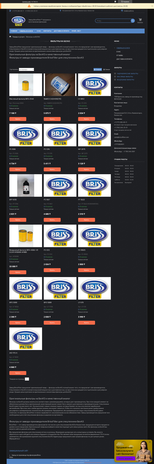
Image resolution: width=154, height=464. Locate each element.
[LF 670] (94, 288)
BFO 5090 (13, 302)
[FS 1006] (25, 135)
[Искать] (133, 21)
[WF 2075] (94, 135)
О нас (39, 31)
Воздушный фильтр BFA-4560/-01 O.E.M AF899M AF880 (23, 251)
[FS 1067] (60, 185)
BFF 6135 (13, 199)
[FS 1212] (60, 236)
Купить (17, 119)
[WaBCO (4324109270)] (60, 84)
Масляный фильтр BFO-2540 (21, 99)
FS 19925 (81, 250)
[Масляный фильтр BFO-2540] (25, 84)
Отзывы (119, 55)
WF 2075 (81, 149)
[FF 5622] (94, 185)
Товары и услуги (26, 31)
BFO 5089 (48, 302)
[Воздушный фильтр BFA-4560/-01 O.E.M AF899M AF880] (25, 236)
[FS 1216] (60, 135)
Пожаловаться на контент (93, 462)
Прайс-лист (76, 31)
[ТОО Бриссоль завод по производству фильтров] (18, 20)
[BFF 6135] (25, 185)
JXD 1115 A (13, 353)
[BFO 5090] (25, 288)
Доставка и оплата (61, 31)
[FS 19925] (94, 236)
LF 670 (81, 302)
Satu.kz (87, 460)
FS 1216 (47, 149)
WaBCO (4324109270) (52, 99)
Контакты (47, 31)
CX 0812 (81, 99)
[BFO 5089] (60, 288)
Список (107, 69)
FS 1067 (47, 199)
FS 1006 (12, 149)
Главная (13, 31)
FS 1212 (47, 250)
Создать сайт (26, 1)
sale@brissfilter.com (121, 137)
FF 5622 (81, 199)
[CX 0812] (94, 84)
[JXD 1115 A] (25, 338)
